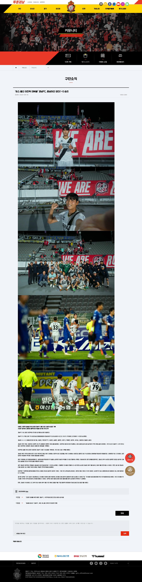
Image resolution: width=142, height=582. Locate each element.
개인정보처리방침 (20, 563)
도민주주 (42, 2)
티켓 (83, 9)
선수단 (32, 9)
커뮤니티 (97, 9)
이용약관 (33, 563)
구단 (19, 9)
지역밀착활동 (109, 9)
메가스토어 (122, 9)
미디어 (58, 9)
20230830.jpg (23, 491)
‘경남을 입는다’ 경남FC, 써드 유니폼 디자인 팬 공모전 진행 (41, 503)
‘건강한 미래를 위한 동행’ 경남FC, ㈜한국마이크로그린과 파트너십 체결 (45, 497)
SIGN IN (36, 2)
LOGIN (30, 2)
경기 (45, 9)
